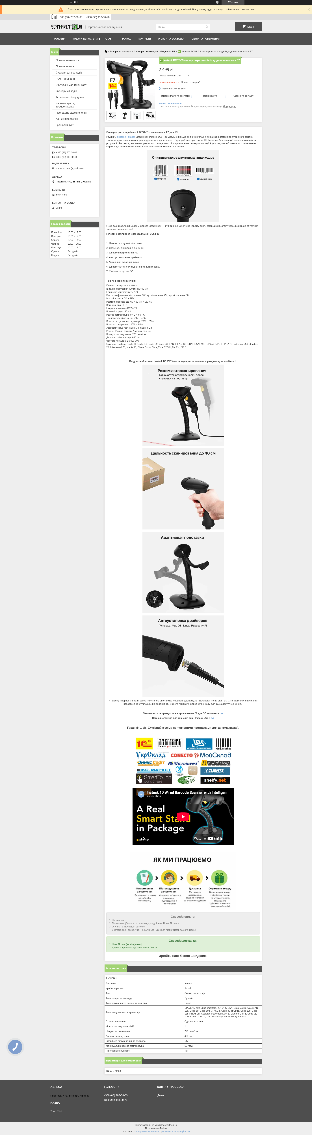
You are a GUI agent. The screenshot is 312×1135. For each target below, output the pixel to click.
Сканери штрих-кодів (69, 72)
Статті (109, 38)
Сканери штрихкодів (146, 51)
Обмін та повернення (206, 38)
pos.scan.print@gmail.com (70, 168)
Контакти (144, 38)
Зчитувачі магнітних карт (71, 84)
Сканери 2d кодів (66, 90)
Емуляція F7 (167, 51)
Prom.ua (173, 1125)
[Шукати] (207, 27)
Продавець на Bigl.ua (156, 1128)
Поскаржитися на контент (147, 1131)
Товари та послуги (85, 38)
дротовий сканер (126, 136)
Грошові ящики (65, 124)
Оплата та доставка (171, 38)
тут (221, 713)
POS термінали (65, 78)
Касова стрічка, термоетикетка (65, 105)
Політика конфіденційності (176, 1131)
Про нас (126, 38)
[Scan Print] (66, 27)
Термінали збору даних (70, 97)
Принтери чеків (65, 66)
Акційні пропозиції (67, 118)
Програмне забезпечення (71, 112)
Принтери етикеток (67, 60)
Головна (59, 38)
